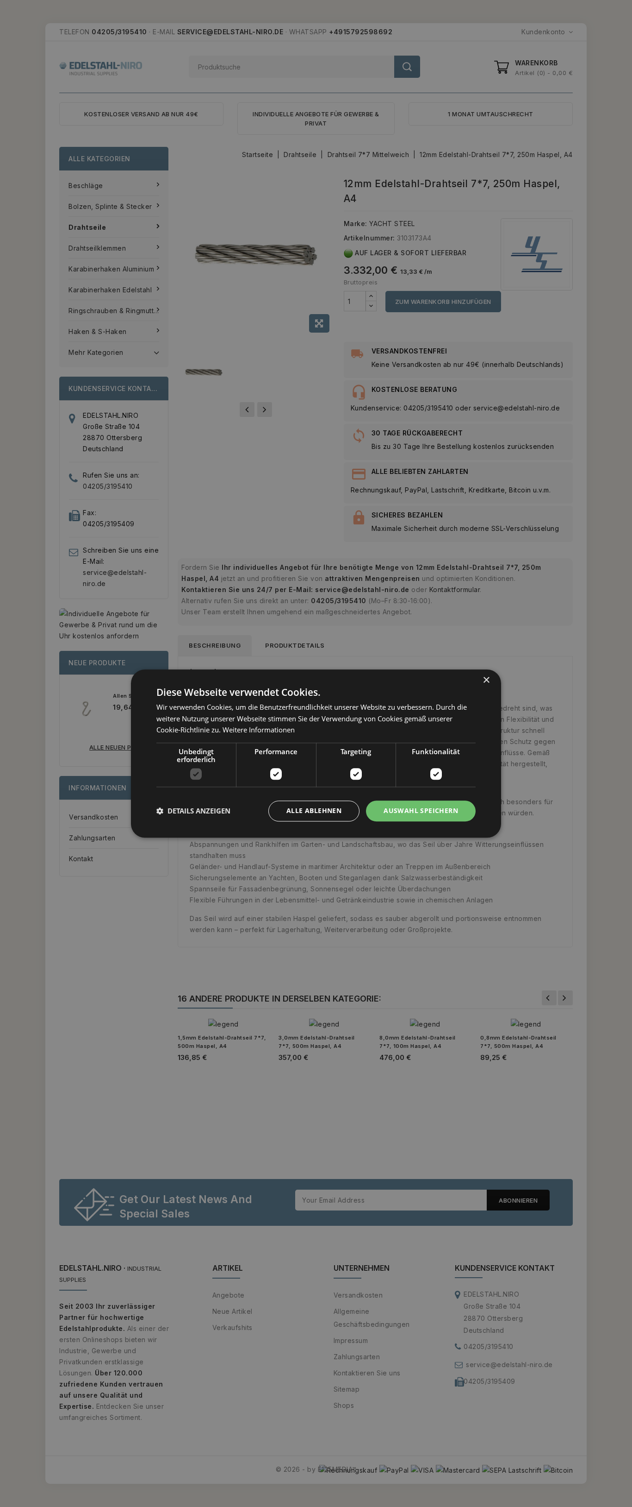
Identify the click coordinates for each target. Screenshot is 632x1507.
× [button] (486, 680)
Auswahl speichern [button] (421, 810)
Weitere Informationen (259, 730)
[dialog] (316, 753)
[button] (193, 811)
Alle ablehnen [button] (313, 810)
